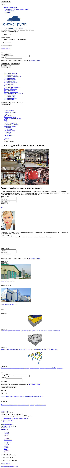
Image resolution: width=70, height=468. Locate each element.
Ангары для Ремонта (10, 90)
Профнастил (7, 132)
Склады (6, 433)
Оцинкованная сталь (10, 126)
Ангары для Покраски (10, 89)
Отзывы (6, 450)
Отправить (4, 203)
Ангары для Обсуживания (11, 87)
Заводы (6, 435)
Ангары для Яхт (9, 99)
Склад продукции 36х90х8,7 (9, 304)
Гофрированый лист (10, 112)
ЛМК (5, 120)
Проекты (6, 438)
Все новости (11, 409)
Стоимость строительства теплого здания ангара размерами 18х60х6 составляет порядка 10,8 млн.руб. (30, 330)
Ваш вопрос (4, 381)
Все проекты (4, 312)
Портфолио (7, 12)
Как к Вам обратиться (7, 55)
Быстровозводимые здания (8, 426)
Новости (6, 444)
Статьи (6, 452)
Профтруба (7, 134)
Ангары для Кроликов (10, 82)
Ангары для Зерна (9, 78)
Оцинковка (7, 127)
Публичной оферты (34, 60)
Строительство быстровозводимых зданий (16, 9)
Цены (5, 449)
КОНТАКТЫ (4, 411)
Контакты (7, 14)
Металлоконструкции (10, 7)
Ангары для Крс (9, 84)
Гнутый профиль (9, 110)
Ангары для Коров (9, 81)
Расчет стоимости (8, 421)
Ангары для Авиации (10, 73)
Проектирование (9, 10)
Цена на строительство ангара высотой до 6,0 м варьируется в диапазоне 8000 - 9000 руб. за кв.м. (29, 349)
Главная (6, 138)
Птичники (7, 437)
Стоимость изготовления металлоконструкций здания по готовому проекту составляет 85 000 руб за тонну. (32, 368)
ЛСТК (6, 121)
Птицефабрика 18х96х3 (7, 281)
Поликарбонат (8, 129)
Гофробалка (7, 114)
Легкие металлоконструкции (12, 118)
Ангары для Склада (10, 95)
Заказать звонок (5, 63)
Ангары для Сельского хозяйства (13, 93)
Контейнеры (7, 115)
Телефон (3, 57)
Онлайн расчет (35, 240)
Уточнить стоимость (7, 371)
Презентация (8, 440)
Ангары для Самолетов (11, 92)
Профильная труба (9, 130)
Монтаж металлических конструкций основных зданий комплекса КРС (22, 396)
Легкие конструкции (10, 117)
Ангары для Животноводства (12, 76)
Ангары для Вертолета (10, 75)
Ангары (6, 139)
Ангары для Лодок (9, 86)
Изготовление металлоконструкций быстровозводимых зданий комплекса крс (23, 405)
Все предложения (6, 389)
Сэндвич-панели (9, 135)
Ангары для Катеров (10, 79)
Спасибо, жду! (15, 63)
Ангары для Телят (9, 96)
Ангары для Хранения (10, 98)
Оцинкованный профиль (11, 124)
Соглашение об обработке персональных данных (9, 466)
